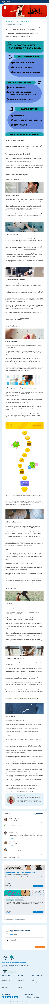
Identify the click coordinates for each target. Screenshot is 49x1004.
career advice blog (27, 779)
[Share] (46, 20)
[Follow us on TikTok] (8, 996)
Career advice (5, 982)
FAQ (33, 980)
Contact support (5, 989)
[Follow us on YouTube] (10, 996)
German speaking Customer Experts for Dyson (17, 939)
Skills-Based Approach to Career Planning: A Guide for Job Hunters (20, 872)
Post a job (19, 978)
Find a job (4, 978)
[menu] (45, 2)
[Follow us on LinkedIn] (3, 996)
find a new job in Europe (28, 791)
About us (33, 978)
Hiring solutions (20, 982)
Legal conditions (35, 982)
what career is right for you (30, 249)
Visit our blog (16, 785)
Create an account (6, 980)
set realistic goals (13, 393)
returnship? (30, 209)
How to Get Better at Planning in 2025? (14, 897)
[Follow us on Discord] (15, 996)
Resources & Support (6, 985)
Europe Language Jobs (24, 318)
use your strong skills (38, 260)
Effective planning (12, 400)
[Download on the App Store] (36, 997)
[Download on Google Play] (28, 997)
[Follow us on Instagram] (17, 996)
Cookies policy (35, 985)
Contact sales (19, 987)
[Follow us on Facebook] (6, 996)
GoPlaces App (5, 987)
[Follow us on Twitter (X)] (12, 996)
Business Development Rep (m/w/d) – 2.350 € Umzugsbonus (20, 930)
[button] (26, 829)
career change (38, 201)
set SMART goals (11, 678)
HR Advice (19, 985)
